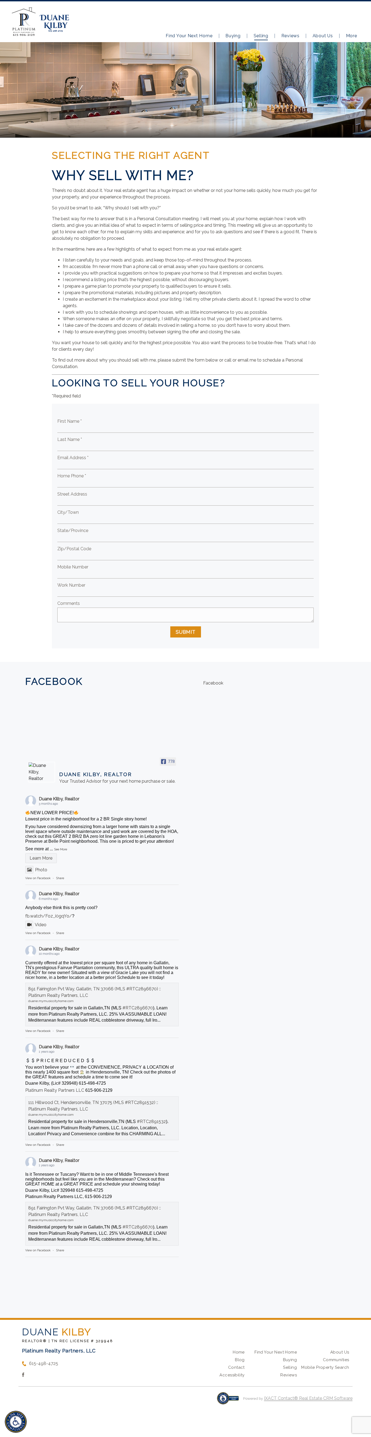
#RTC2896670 (137, 1007)
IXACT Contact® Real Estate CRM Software (308, 1398)
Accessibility (231, 1375)
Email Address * (73, 457)
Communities (336, 1359)
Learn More (41, 858)
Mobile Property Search (325, 1367)
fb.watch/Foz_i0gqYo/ (48, 916)
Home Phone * (71, 475)
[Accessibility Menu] (16, 1421)
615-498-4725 (43, 1363)
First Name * (69, 421)
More (351, 36)
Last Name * (69, 439)
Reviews (290, 36)
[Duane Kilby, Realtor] (41, 772)
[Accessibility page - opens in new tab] (228, 1401)
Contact (236, 1367)
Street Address (72, 494)
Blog (240, 1359)
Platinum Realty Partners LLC (54, 1090)
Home (239, 1352)
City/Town (68, 512)
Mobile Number (72, 567)
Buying (233, 36)
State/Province (72, 530)
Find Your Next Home (189, 36)
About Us (323, 36)
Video (40, 924)
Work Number (71, 585)
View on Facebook (38, 878)
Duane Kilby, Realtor (59, 798)
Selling (261, 36)
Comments (68, 603)
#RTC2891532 (151, 1121)
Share (60, 878)
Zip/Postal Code (74, 548)
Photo (41, 869)
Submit (186, 632)
